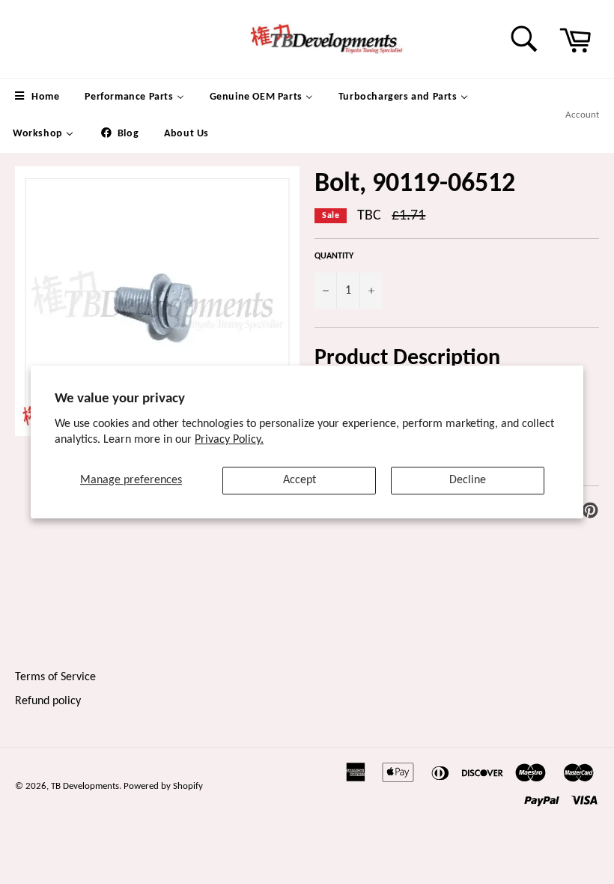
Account (582, 115)
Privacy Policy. (229, 440)
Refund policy (48, 701)
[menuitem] (36, 97)
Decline (467, 480)
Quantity (333, 256)
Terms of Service (55, 677)
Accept (299, 480)
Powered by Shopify (163, 786)
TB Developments (85, 786)
